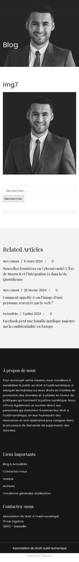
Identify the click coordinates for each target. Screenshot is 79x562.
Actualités (10, 314)
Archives (9, 486)
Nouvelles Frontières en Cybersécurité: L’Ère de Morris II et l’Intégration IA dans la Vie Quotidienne (38, 274)
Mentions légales (39, 555)
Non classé (11, 261)
